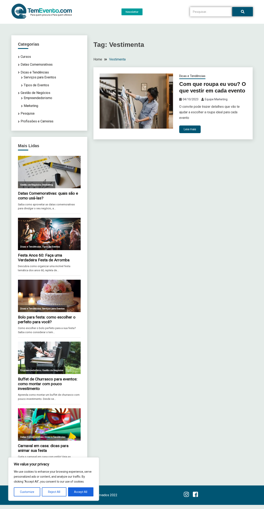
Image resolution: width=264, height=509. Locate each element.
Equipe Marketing (216, 99)
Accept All (80, 492)
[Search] (242, 11)
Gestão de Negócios (35, 93)
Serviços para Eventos (40, 77)
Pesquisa (27, 113)
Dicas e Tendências (192, 76)
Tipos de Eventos (36, 85)
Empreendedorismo (38, 98)
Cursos (26, 57)
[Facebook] (195, 495)
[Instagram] (186, 495)
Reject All (54, 492)
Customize (27, 492)
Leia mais (190, 129)
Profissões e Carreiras (37, 121)
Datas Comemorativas (37, 64)
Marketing (31, 106)
